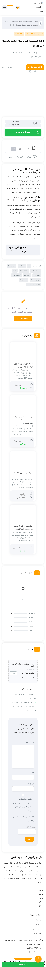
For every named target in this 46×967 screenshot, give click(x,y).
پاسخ (13, 673)
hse (29, 266)
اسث (14, 271)
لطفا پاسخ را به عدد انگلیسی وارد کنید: (23, 819)
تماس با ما (37, 933)
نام (32, 772)
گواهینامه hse (35, 280)
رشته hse (27, 275)
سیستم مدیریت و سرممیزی (22, 21)
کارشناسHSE (17, 275)
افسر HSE (37, 275)
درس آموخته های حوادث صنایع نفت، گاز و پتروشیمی (22, 420)
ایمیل (31, 784)
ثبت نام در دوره (23, 132)
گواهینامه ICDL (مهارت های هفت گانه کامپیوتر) (23, 528)
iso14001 (21, 266)
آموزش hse (11, 266)
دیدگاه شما (29, 742)
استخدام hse (24, 271)
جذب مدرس (37, 929)
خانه (36, 21)
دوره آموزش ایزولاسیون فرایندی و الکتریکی (23, 365)
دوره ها (38, 920)
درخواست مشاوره (23, 318)
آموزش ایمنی (35, 271)
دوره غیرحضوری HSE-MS (23, 473)
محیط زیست (19, 34)
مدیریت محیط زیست (33, 284)
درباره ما (38, 924)
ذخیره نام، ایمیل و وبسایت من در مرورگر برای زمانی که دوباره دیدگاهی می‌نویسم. (22, 805)
